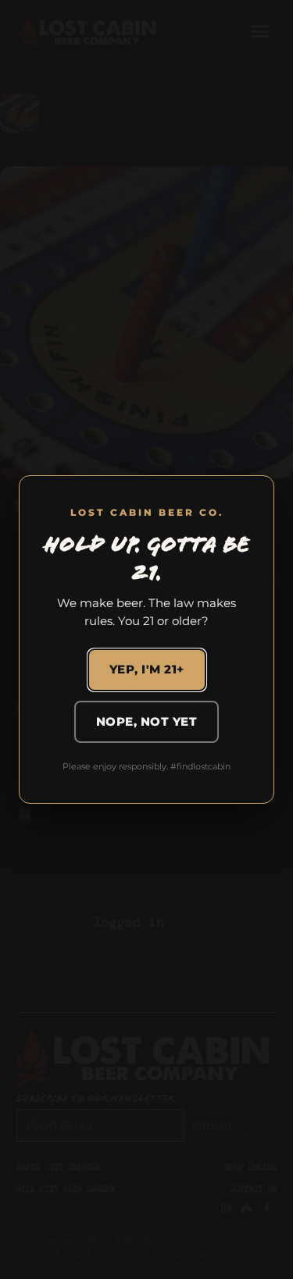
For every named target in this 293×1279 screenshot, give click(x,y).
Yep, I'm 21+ (146, 669)
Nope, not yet (147, 721)
